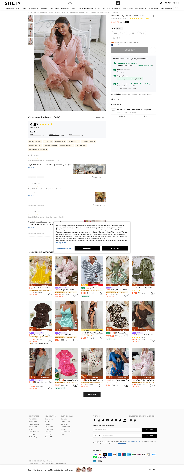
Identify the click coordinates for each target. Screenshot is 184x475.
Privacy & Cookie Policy (134, 441)
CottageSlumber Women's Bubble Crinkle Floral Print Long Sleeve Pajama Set (66, 290)
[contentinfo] (125, 455)
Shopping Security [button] (122, 76)
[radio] (115, 33)
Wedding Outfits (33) (66, 145)
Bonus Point (64, 424)
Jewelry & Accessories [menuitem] (113, 8)
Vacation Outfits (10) (51, 145)
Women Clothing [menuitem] (33, 8)
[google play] (134, 421)
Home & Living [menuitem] (100, 8)
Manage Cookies (61, 463)
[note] (40, 285)
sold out (130, 50)
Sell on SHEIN (49, 437)
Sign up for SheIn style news (103, 426)
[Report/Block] (104, 177)
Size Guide (48, 432)
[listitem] (41, 276)
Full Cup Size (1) (81, 145)
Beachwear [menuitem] (44, 8)
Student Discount (34, 432)
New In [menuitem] (18, 8)
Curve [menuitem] (57, 8)
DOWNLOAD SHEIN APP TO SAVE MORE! (142, 416)
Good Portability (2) (35, 145)
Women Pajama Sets (82, 12)
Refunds (47, 424)
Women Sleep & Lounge (56, 12)
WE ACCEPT (97, 450)
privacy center (122, 443)
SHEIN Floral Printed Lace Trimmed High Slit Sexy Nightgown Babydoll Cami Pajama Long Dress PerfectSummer (92, 333)
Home (30, 12)
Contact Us (64, 419)
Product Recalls (65, 426)
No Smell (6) (48, 141)
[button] (174, 3)
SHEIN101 (32, 434)
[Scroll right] (178, 8)
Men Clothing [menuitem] (65, 8)
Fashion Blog (33, 437)
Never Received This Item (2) (38, 149)
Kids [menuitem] (51, 8)
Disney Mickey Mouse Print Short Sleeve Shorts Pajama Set (118, 380)
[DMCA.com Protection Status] (100, 461)
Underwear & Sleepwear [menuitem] (85, 8)
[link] (165, 3)
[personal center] (161, 3)
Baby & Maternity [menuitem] (141, 8)
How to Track (49, 429)
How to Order (49, 426)
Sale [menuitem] (24, 8)
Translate (31, 167)
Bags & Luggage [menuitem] (154, 8)
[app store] (130, 421)
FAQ (62, 434)
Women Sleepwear (69, 12)
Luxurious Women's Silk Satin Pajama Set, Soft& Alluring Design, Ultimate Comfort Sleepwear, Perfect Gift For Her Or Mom (66, 380)
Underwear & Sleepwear (40, 12)
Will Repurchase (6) (35, 141)
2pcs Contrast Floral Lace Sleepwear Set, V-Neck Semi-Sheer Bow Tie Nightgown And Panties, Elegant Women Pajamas (41, 288)
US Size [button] (118, 28)
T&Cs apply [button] (120, 72)
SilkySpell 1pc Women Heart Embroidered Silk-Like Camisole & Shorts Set (66, 335)
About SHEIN (33, 419)
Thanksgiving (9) (73, 141)
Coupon (63, 429)
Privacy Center (33, 463)
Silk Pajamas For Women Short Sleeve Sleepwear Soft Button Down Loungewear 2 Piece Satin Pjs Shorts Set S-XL (117, 333)
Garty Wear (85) (60, 141)
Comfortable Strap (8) (88, 141)
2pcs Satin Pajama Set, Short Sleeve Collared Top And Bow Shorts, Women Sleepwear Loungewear (41, 335)
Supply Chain (33, 426)
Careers (31, 429)
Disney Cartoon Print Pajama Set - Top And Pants (92, 380)
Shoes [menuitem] (73, 8)
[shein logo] (12, 3)
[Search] (118, 3)
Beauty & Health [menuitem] (127, 8)
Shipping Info (49, 419)
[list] (110, 420)
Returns (47, 421)
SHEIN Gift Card (65, 432)
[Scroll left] (175, 8)
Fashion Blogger (34, 424)
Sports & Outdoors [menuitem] (167, 8)
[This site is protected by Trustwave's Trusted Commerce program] (94, 461)
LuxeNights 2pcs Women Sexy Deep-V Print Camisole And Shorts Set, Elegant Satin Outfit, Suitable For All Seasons (118, 290)
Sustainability (33, 421)
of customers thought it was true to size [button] (126, 42)
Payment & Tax (65, 421)
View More (92, 394)
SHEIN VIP (48, 434)
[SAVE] (153, 50)
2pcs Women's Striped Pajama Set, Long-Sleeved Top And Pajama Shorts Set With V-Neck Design (92, 288)
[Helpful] (92, 177)
